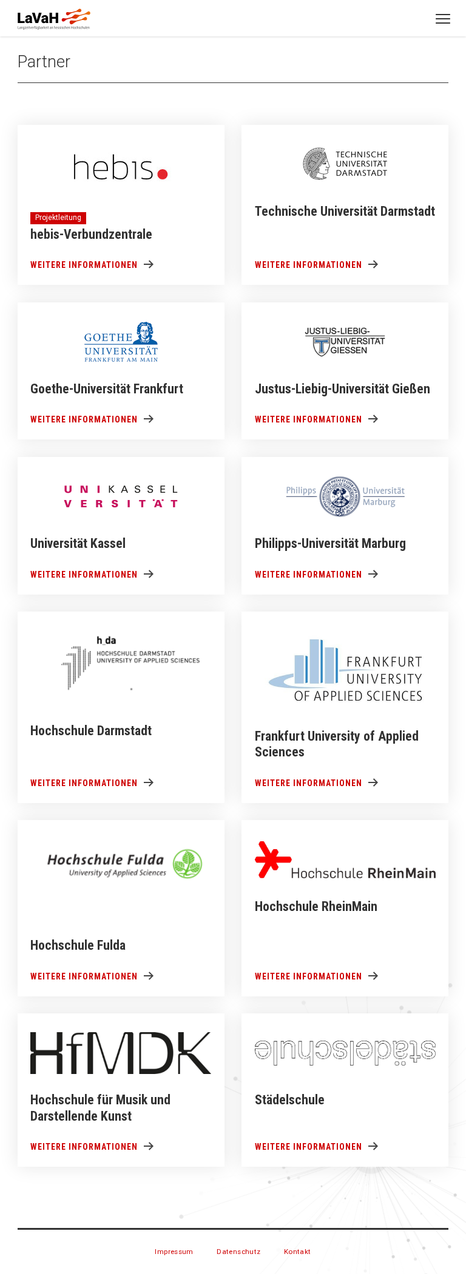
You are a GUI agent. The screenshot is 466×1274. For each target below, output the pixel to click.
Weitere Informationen (84, 265)
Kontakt (297, 1251)
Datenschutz (238, 1251)
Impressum (174, 1251)
